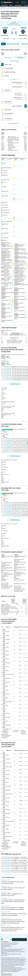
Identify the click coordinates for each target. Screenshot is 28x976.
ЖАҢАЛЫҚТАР (4, 5)
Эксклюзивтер (18, 5)
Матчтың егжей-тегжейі (13, 44)
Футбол (11, 5)
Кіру (25, 2)
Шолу (3, 44)
